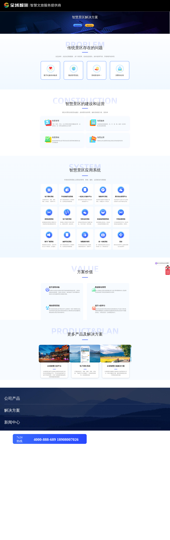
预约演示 (89, 25)
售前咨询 (77, 25)
